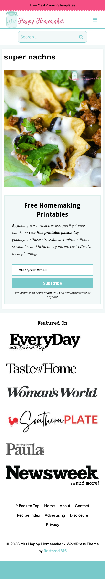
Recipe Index (28, 515)
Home (49, 505)
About (65, 505)
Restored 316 (55, 550)
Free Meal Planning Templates (52, 5)
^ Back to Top (28, 505)
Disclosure (79, 515)
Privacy (52, 524)
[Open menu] (94, 19)
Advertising (55, 515)
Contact (82, 505)
